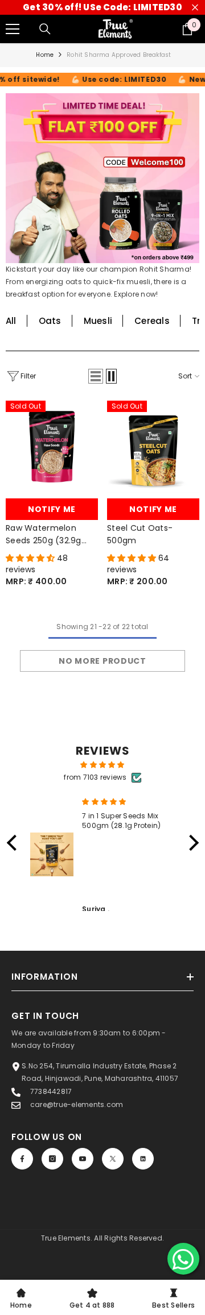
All (11, 321)
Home (45, 55)
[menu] (12, 29)
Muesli (98, 321)
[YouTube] (82, 1159)
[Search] (45, 29)
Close (195, 7)
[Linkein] (143, 1159)
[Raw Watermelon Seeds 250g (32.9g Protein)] (52, 447)
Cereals (152, 321)
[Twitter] (113, 1159)
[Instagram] (52, 1159)
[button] (95, 376)
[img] (102, 765)
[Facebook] (22, 1159)
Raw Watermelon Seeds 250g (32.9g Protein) (43, 534)
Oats (50, 321)
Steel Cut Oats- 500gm (140, 534)
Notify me (52, 509)
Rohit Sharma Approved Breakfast (119, 55)
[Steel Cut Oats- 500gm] (153, 447)
